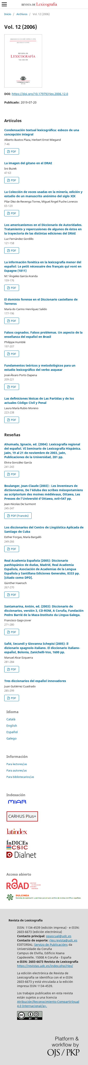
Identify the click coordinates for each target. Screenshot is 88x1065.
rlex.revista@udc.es (63, 940)
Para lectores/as (16, 764)
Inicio (7, 14)
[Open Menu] (4, 4)
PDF (13, 151)
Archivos (21, 14)
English (11, 726)
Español (12, 732)
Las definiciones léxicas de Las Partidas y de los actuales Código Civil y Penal (39, 400)
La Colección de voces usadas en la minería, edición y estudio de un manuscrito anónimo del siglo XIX (43, 194)
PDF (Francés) (19, 516)
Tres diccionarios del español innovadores (35, 681)
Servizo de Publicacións (51, 945)
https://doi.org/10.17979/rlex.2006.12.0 (40, 94)
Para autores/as (16, 770)
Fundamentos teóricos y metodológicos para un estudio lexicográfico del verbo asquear (39, 367)
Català (10, 719)
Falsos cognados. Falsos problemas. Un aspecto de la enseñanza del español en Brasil (43, 334)
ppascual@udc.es (58, 936)
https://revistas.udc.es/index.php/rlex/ (45, 966)
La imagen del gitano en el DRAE (28, 163)
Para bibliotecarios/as (20, 777)
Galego (11, 738)
